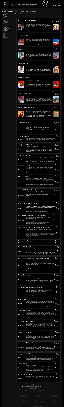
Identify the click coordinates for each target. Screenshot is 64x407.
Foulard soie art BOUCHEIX (24, 395)
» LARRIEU (4, 31)
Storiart (35, 388)
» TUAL (4, 35)
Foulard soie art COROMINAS (24, 400)
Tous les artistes (9, 394)
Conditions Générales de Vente (29, 386)
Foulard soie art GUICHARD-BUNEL (39, 400)
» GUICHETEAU (5, 29)
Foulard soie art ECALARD (39, 394)
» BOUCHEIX (5, 16)
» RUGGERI (5, 33)
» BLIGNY (4, 15)
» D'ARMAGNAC (5, 21)
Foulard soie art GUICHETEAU (39, 401)
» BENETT (4, 14)
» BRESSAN (5, 17)
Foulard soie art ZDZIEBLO (54, 401)
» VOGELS (4, 36)
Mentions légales (39, 386)
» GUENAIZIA (5, 26)
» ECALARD (5, 24)
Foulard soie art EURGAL (39, 395)
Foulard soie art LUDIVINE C (54, 394)
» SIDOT (4, 34)
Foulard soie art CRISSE (24, 401)
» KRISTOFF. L (5, 30)
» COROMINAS (5, 19)
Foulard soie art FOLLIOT (39, 396)
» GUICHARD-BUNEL (6, 28)
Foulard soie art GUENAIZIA (39, 397)
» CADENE (4, 18)
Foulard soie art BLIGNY (24, 394)
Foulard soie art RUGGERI (54, 396)
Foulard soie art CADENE (24, 397)
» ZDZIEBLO (5, 37)
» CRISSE (4, 20)
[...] (38, 44)
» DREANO (4, 23)
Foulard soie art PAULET (54, 395)
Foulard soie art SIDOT (54, 397)
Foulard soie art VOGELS (54, 400)
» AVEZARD (5, 13)
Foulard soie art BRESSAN (24, 396)
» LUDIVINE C (5, 32)
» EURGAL (4, 25)
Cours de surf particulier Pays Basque (37, 406)
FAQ (23, 386)
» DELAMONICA (5, 22)
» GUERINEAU (5, 27)
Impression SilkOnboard (39, 405)
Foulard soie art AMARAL (24, 390)
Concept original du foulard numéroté (9, 390)
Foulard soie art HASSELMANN (54, 390)
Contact (31, 384)
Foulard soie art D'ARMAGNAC (39, 390)
